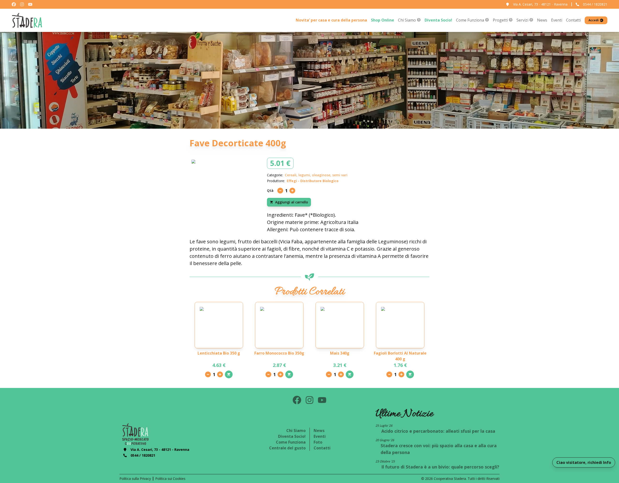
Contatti (322, 448)
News (319, 430)
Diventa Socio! (292, 436)
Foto (318, 442)
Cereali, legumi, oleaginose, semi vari (316, 175)
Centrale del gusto (287, 448)
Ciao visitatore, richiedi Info (583, 462)
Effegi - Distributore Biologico (313, 180)
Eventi (320, 436)
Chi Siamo (296, 430)
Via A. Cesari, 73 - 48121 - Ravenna (540, 4)
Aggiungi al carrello (291, 202)
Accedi (594, 20)
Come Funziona (291, 442)
